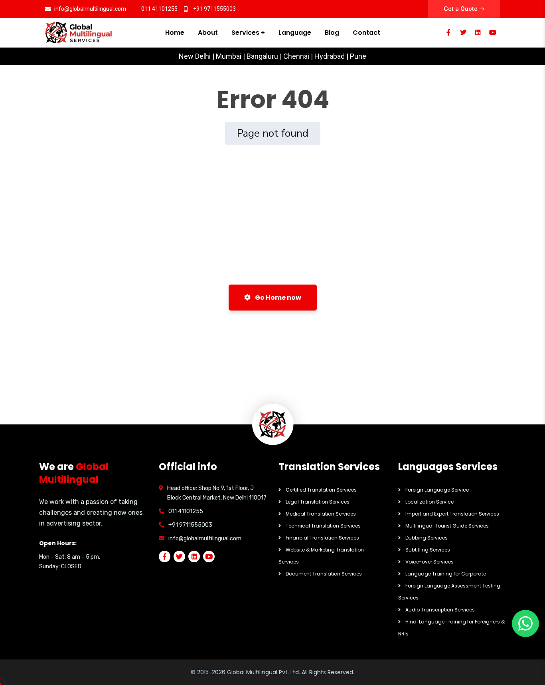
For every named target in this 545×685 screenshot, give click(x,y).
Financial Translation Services (322, 537)
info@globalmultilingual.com (204, 538)
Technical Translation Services (323, 525)
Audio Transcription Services (440, 609)
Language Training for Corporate (445, 573)
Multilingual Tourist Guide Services (447, 525)
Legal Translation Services (318, 501)
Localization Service (429, 501)
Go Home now (277, 297)
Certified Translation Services (321, 489)
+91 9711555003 (190, 525)
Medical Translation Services (321, 513)
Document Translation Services (324, 573)
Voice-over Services (429, 561)
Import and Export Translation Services (452, 513)
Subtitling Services (427, 549)
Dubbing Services (426, 537)
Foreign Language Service (437, 489)
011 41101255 (185, 511)
